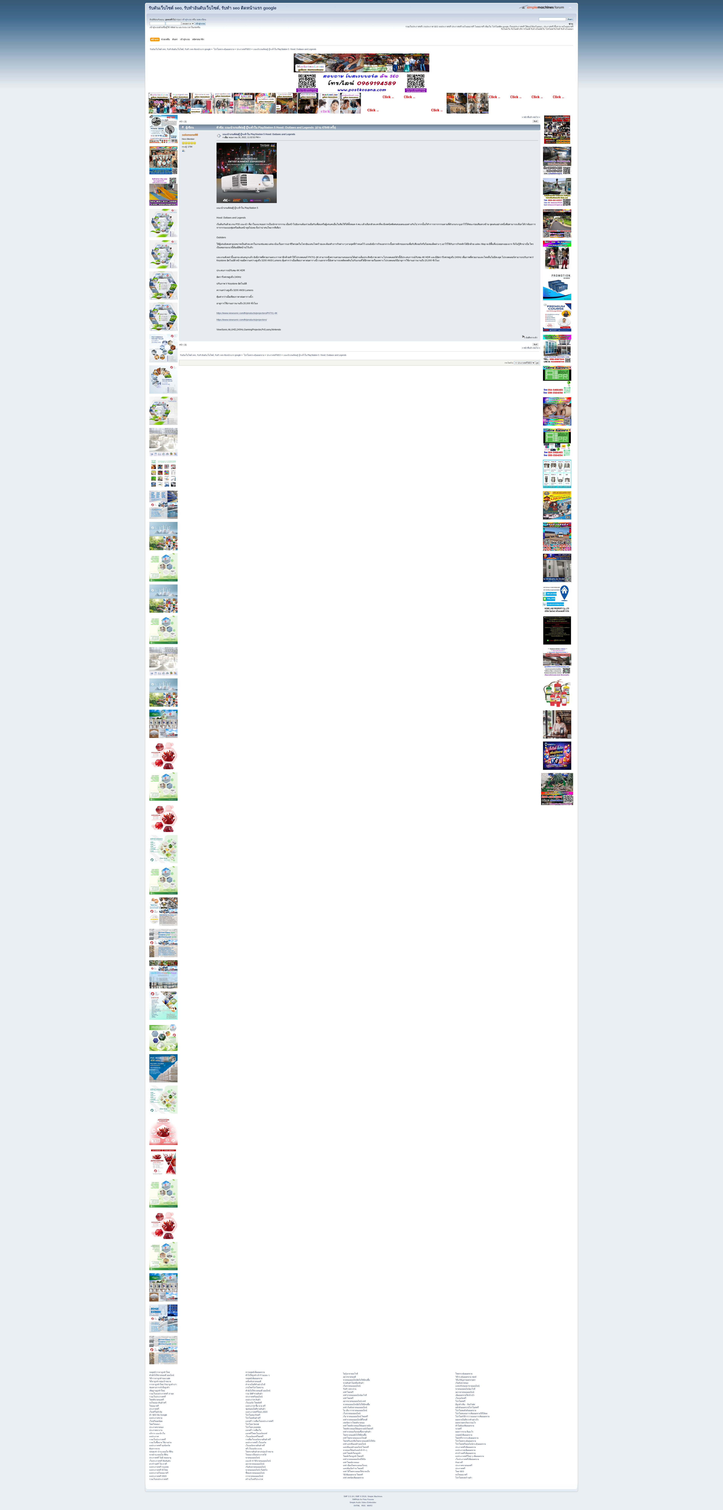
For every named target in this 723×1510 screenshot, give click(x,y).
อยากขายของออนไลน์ (255, 1464)
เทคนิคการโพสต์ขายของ (354, 1422)
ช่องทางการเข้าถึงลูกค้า (159, 1387)
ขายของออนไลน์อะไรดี (465, 1389)
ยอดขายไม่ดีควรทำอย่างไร (467, 1419)
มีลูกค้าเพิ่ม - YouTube (465, 1404)
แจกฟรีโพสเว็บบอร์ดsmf (256, 1433)
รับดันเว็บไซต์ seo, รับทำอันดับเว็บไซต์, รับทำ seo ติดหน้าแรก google (212, 8)
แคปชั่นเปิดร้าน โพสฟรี (353, 1468)
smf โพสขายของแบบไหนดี (355, 1438)
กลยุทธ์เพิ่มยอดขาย (254, 1378)
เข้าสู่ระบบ (187, 19)
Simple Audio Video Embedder (363, 1502)
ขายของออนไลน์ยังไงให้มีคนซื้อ (356, 1380)
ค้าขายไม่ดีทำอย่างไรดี (255, 1384)
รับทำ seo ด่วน (349, 1389)
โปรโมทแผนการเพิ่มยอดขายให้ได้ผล (471, 1413)
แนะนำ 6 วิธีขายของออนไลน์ (258, 1461)
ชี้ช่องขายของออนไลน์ (255, 1473)
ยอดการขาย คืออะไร (464, 1432)
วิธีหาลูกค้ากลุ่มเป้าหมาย (160, 1381)
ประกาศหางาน (155, 1430)
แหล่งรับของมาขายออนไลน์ (467, 1386)
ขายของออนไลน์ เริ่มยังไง (256, 1470)
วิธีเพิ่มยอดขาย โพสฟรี (353, 1474)
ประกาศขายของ (156, 1427)
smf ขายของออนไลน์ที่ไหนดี (355, 1419)
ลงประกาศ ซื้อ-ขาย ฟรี (255, 1406)
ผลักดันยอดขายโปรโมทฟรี (467, 1407)
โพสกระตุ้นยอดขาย (463, 1374)
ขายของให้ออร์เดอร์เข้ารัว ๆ (355, 1450)
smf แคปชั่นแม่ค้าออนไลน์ (354, 1444)
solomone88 (190, 134)
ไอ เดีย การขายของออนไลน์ (355, 1410)
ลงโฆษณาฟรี (461, 1474)
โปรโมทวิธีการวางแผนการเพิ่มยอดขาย (472, 1416)
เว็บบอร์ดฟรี (460, 1398)
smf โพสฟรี (348, 1392)
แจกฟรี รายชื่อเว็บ (253, 1430)
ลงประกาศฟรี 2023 (157, 1476)
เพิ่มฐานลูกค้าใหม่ (157, 1390)
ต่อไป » (536, 117)
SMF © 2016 (360, 1496)
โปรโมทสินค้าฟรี (253, 1418)
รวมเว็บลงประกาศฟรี (158, 1479)
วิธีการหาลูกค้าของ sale (159, 1378)
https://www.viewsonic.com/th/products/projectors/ (242, 319)
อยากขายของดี (349, 1377)
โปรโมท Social (252, 1424)
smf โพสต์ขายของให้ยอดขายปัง (357, 1425)
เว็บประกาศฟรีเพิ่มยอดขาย (467, 1459)
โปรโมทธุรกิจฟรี (253, 1415)
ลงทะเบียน (201, 19)
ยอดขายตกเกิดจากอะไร (465, 1422)
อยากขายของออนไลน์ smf (354, 1401)
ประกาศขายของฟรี (463, 1465)
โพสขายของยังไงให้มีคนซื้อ (354, 1435)
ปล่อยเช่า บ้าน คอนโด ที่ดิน (161, 1451)
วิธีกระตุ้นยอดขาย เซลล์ (465, 1377)
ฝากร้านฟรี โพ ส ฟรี (158, 1464)
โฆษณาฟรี (154, 1406)
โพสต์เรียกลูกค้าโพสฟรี (353, 1456)
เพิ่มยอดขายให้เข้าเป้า (465, 1395)
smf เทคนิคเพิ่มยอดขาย (353, 1477)
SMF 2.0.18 (349, 1496)
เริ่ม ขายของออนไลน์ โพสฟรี (355, 1416)
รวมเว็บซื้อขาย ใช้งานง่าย (160, 1442)
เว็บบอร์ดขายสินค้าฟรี (255, 1445)
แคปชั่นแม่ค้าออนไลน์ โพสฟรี (356, 1447)
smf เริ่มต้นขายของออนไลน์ (355, 1407)
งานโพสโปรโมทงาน (254, 1387)
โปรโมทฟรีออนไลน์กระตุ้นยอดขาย (470, 1444)
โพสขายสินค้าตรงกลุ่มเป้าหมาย (259, 1451)
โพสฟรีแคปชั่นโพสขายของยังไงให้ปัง (359, 1441)
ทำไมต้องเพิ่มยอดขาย (464, 1425)
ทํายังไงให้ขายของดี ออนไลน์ (161, 1375)
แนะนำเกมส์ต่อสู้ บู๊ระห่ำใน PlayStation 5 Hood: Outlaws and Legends (259, 134)
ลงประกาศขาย (155, 1418)
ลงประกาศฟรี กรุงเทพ (159, 1467)
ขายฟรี (458, 1429)
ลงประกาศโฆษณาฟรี (158, 1473)
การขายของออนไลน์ (254, 1476)
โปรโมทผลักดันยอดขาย (465, 1410)
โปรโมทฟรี (460, 1401)
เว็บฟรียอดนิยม (155, 1421)
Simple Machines (375, 1496)
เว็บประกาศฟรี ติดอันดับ (160, 1461)
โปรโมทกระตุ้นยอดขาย (465, 1441)
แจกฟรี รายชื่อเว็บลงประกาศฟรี (259, 1421)
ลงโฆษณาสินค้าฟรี (157, 1403)
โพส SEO (459, 1471)
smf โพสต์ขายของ (351, 1462)
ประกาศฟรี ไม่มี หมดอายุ (160, 1458)
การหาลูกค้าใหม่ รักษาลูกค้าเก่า (163, 1384)
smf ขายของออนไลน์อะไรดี (355, 1395)
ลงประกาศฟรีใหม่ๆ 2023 (256, 1412)
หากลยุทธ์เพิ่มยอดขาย (255, 1372)
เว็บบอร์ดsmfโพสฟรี (254, 1436)
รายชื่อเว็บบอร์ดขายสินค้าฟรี (258, 1439)
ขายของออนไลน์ (253, 1458)
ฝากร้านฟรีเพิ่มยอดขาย (465, 1453)
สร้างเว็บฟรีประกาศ (254, 1479)
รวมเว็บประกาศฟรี (157, 1396)
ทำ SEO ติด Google (158, 1415)
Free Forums (368, 1499)
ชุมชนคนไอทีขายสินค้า (255, 1409)
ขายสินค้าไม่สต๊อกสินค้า (353, 1383)
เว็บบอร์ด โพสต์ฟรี (254, 1403)
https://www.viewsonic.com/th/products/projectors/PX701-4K (247, 313)
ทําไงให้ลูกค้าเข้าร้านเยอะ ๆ (258, 1375)
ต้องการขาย (154, 1448)
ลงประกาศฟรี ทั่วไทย (158, 1470)
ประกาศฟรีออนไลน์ (254, 1396)
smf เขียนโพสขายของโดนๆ (355, 1465)
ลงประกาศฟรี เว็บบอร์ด (256, 1442)
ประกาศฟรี (154, 1409)
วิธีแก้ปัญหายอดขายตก (465, 1380)
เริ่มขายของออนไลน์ (351, 1386)
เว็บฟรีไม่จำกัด (155, 1412)
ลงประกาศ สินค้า (253, 1399)
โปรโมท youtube (253, 1427)
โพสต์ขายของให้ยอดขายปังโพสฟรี (358, 1429)
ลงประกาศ (154, 1436)
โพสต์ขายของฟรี (156, 1399)
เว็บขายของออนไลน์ (351, 1413)
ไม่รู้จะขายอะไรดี (350, 1374)
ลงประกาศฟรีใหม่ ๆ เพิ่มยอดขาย (469, 1456)
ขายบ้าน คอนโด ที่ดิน (158, 1454)
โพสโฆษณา (154, 1424)
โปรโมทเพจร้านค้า (463, 1477)
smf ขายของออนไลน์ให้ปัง (354, 1459)
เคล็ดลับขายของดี (253, 1381)
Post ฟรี (459, 1462)
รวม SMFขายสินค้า (254, 1393)
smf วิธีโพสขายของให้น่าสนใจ (356, 1471)
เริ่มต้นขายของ (461, 1383)
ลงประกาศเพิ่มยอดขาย (465, 1450)
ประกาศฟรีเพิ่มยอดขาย (465, 1447)
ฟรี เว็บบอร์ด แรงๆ (254, 1448)
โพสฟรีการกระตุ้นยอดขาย (466, 1438)
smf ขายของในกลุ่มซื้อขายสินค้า (357, 1432)
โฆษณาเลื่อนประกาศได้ (256, 1454)
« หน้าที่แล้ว (527, 117)
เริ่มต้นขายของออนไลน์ (255, 1467)
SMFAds (355, 1499)
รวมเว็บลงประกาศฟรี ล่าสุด (161, 1393)
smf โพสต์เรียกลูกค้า (352, 1453)
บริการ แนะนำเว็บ (157, 1433)
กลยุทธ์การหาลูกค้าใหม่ (159, 1372)
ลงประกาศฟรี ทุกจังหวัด (159, 1445)
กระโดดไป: (509, 363)
